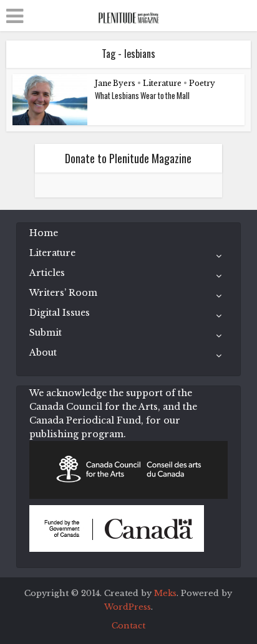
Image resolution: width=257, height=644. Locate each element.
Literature (162, 83)
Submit (45, 332)
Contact (128, 625)
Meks (165, 593)
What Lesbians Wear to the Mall (142, 95)
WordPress (127, 607)
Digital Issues (59, 312)
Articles (47, 272)
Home (43, 233)
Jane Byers (115, 83)
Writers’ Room (63, 292)
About (43, 352)
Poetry (202, 83)
